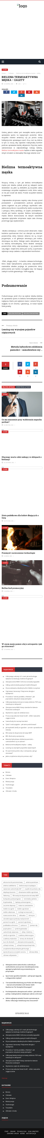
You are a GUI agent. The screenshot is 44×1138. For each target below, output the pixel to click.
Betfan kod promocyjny (13, 588)
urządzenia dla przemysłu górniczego (16, 949)
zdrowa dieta (33, 952)
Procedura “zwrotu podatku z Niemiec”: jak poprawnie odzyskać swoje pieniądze (20, 698)
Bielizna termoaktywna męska (13, 150)
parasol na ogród (9, 922)
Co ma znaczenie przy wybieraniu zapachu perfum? (22, 420)
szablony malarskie (10, 939)
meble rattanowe (9, 912)
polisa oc (24, 925)
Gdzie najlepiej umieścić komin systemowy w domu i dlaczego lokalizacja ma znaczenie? (22, 999)
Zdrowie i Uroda (11, 791)
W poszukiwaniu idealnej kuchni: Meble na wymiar (23, 688)
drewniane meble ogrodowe (28, 892)
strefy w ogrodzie (9, 935)
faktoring (6, 895)
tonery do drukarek (26, 939)
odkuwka (22, 915)
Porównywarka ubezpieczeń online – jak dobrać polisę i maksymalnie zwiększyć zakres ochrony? (24, 992)
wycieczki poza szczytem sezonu (14, 952)
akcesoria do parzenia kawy (13, 882)
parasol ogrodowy (24, 922)
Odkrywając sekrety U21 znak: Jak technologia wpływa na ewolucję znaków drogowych (21, 677)
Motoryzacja (10, 781)
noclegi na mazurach (25, 912)
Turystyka (9, 788)
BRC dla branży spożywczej (15, 736)
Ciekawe (5, 69)
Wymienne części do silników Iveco (18, 713)
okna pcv (32, 915)
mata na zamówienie (26, 905)
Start (6, 1131)
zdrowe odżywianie (10, 955)
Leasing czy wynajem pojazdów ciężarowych (21, 748)
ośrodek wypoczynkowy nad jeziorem (16, 919)
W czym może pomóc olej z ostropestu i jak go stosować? (22, 645)
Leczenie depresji (9, 905)
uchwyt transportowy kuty (26, 945)
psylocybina (7, 929)
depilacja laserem (9, 892)
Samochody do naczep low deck (17, 721)
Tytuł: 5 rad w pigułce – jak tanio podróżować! (21, 724)
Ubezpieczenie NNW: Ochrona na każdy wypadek (22, 682)
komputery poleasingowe (12, 899)
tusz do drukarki (8, 942)
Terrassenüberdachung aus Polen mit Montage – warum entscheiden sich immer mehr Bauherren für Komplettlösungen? (24, 985)
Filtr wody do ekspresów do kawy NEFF (19, 733)
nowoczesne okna (9, 915)
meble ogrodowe (23, 909)
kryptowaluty (7, 902)
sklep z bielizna (27, 932)
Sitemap (4, 1078)
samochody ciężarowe (11, 932)
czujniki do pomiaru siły (33, 889)
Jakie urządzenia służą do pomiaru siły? (19, 756)
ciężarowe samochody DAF (12, 889)
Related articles (8, 387)
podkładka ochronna (10, 925)
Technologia (10, 785)
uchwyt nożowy (8, 945)
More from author (23, 387)
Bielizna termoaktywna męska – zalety (19, 745)
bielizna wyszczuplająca (27, 886)
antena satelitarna (9, 886)
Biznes (8, 772)
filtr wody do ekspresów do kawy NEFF (26, 895)
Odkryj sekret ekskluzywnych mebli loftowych (21, 685)
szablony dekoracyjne (26, 935)
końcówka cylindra (30, 899)
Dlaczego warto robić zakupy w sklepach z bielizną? (22, 458)
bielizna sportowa (15, 313)
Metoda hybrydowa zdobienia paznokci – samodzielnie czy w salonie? (20, 740)
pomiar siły (33, 925)
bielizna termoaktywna (31, 313)
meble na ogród (8, 909)
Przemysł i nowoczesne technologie (18, 553)
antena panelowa (32, 882)
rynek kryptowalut (21, 929)
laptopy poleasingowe (23, 902)
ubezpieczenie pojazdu (26, 942)
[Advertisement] (22, 32)
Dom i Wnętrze (11, 778)
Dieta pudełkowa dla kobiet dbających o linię (20, 516)
